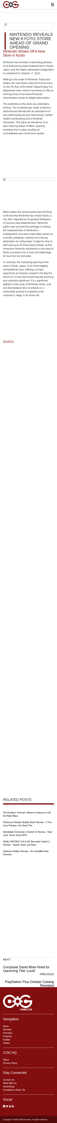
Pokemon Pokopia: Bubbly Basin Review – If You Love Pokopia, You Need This (27, 823)
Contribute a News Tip (14, 1089)
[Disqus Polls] (28, 385)
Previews (7, 1032)
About (6, 1059)
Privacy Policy (10, 1062)
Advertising (8, 1086)
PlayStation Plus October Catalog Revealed (29, 980)
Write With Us (10, 1083)
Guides (6, 1039)
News (6, 1026)
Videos (6, 1042)
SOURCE (8, 341)
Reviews (7, 1029)
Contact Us (8, 1079)
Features (7, 1036)
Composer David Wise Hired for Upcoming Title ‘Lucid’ (26, 965)
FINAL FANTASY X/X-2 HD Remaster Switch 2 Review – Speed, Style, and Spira (26, 843)
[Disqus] (28, 465)
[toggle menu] (52, 4)
